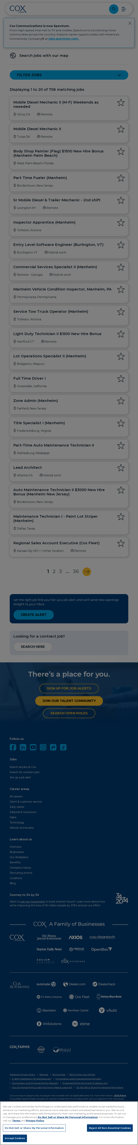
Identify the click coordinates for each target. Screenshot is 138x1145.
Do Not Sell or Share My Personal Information (68, 1117)
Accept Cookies (15, 1138)
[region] (69, 1123)
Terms (16, 1120)
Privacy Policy (35, 1120)
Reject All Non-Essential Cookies (110, 1127)
